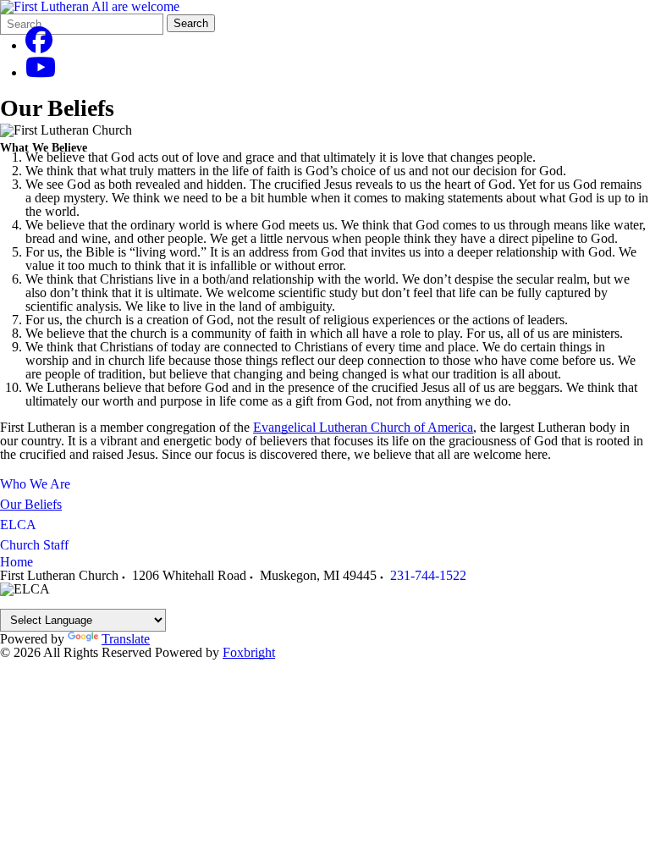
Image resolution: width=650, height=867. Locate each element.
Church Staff (34, 545)
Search (191, 23)
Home (16, 562)
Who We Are (35, 484)
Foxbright (249, 652)
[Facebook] (38, 45)
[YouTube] (40, 72)
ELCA (18, 524)
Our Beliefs (31, 504)
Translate (126, 639)
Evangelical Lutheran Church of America (363, 427)
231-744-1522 (428, 575)
